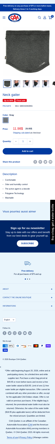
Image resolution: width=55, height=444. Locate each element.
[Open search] (39, 17)
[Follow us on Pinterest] (20, 333)
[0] (50, 17)
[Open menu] (4, 17)
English (7, 320)
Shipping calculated (21, 133)
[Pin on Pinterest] (40, 162)
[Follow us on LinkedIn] (30, 333)
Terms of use (12, 437)
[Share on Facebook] (35, 162)
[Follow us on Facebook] (4, 333)
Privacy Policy (26, 437)
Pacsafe (7, 106)
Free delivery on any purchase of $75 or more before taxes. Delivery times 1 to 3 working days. (27, 7)
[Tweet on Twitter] (45, 162)
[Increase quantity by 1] (30, 141)
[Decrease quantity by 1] (16, 141)
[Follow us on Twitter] (9, 333)
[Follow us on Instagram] (15, 333)
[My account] (44, 17)
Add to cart (27, 151)
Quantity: (7, 141)
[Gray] (5, 120)
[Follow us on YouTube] (25, 333)
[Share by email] (50, 162)
